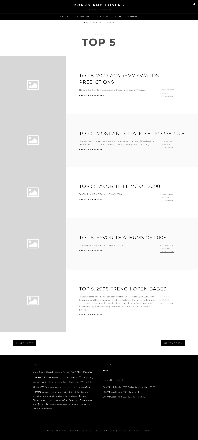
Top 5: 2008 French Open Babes (122, 289)
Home (86, 22)
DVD (82, 382)
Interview (83, 17)
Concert (84, 377)
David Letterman (49, 382)
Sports (133, 17)
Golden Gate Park (55, 387)
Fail (86, 382)
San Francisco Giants (75, 400)
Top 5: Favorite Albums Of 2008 (122, 237)
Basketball (52, 378)
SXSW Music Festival (87, 405)
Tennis (36, 408)
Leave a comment (167, 96)
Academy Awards (136, 90)
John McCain (55, 392)
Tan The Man (165, 93)
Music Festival (77, 392)
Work (45, 409)
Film (118, 17)
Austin (59, 372)
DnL (62, 17)
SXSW (75, 404)
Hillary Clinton (67, 387)
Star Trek (69, 405)
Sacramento (40, 400)
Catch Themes (144, 431)
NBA (86, 392)
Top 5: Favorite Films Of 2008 (119, 186)
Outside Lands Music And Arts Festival (53, 396)
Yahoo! (49, 409)
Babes (66, 372)
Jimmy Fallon (45, 392)
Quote (75, 396)
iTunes (83, 387)
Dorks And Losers (99, 5)
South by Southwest (56, 405)
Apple (35, 372)
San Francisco (55, 400)
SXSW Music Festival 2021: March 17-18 (121, 392)
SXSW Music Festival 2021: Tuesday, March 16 (124, 397)
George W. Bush (41, 387)
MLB (63, 392)
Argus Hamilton (48, 372)
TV (42, 409)
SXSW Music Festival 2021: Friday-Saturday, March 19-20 (129, 387)
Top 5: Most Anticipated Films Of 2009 (132, 133)
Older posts (24, 343)
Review (82, 396)
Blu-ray (59, 378)
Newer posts (173, 343)
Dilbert (60, 382)
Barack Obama (81, 372)
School (42, 404)
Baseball (40, 377)
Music (101, 17)
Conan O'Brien (70, 377)
